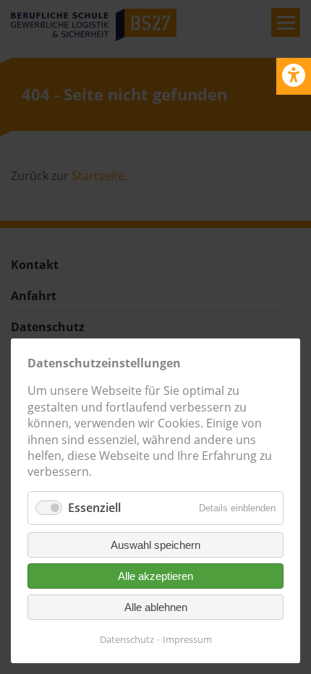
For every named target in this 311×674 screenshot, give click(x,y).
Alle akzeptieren (155, 576)
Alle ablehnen (155, 607)
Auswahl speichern (155, 545)
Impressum (187, 639)
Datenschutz (127, 639)
